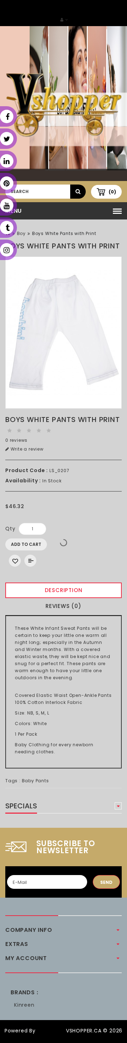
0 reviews (16, 440)
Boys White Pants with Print (64, 233)
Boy (21, 233)
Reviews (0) (63, 606)
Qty (10, 528)
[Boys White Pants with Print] (63, 333)
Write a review (26, 449)
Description (64, 590)
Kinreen (24, 1004)
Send (106, 882)
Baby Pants (35, 781)
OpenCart (50, 1030)
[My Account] (64, 20)
